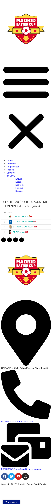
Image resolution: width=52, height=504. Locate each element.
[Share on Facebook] (3, 239)
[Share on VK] (21, 239)
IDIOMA (11, 175)
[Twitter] (11, 476)
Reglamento (13, 166)
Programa (11, 163)
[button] (26, 107)
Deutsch (19, 184)
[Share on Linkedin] (15, 239)
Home (10, 160)
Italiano (19, 190)
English (18, 178)
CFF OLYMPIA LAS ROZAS (23, 227)
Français (19, 187)
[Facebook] (4, 476)
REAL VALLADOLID (20, 217)
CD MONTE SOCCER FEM (23, 222)
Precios (10, 169)
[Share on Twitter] (9, 239)
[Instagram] (25, 476)
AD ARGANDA (19, 232)
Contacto (11, 172)
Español (19, 181)
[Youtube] (18, 476)
